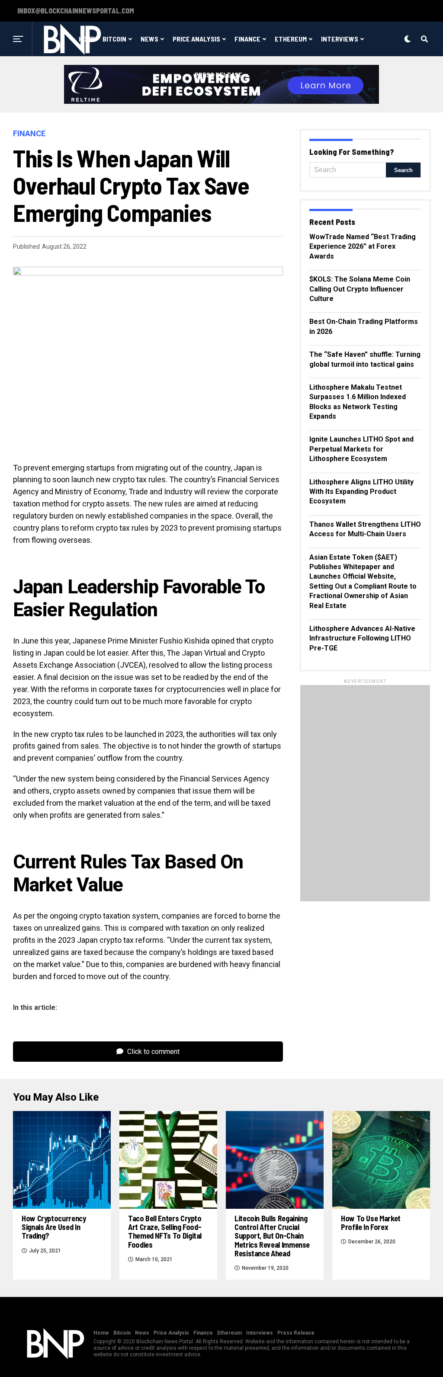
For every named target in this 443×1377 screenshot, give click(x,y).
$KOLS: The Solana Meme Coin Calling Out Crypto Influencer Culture (359, 289)
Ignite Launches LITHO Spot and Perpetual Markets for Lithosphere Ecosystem (361, 449)
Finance (247, 39)
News (149, 39)
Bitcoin (114, 39)
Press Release (218, 74)
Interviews (339, 39)
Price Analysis (196, 39)
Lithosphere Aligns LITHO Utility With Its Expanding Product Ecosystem (361, 492)
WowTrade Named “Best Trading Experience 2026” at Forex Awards (362, 246)
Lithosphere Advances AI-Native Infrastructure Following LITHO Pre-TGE (362, 638)
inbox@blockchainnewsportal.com (75, 10)
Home (101, 1333)
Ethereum (291, 39)
